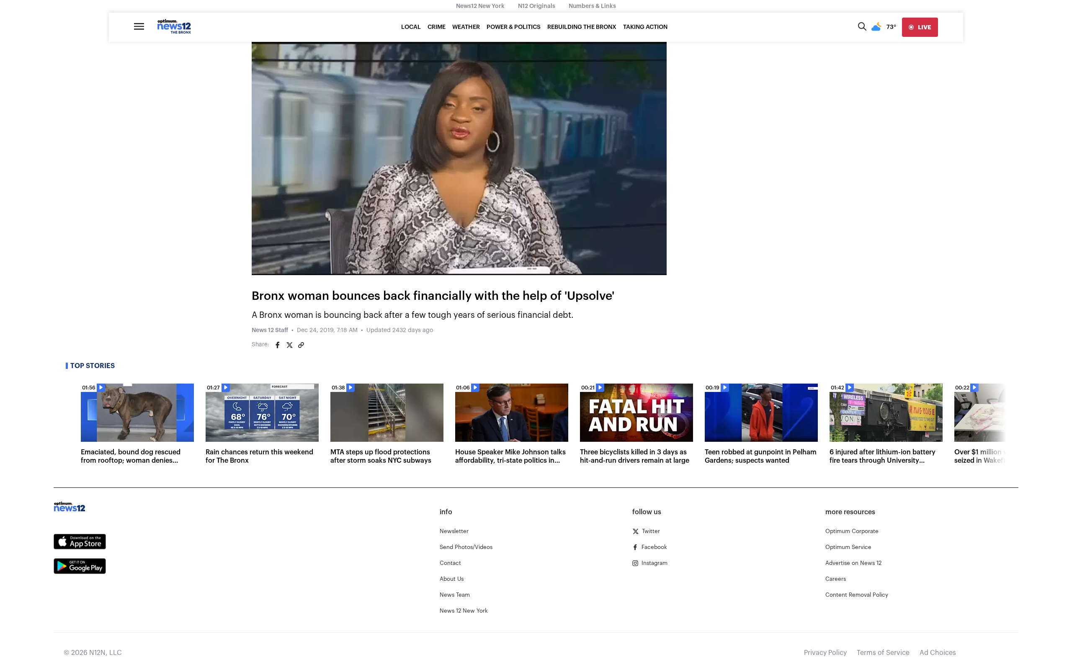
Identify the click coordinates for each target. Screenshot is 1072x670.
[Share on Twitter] (289, 345)
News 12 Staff (270, 330)
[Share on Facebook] (277, 345)
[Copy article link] (301, 345)
